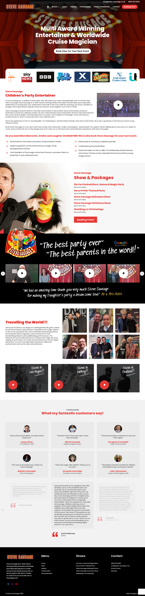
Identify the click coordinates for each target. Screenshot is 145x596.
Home (43, 563)
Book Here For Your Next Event (72, 51)
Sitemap (114, 571)
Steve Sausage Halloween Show (87, 568)
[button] (8, 584)
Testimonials (45, 571)
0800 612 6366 (116, 563)
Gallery (43, 568)
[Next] (142, 274)
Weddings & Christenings (85, 573)
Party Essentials (46, 573)
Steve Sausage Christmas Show (87, 571)
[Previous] (3, 274)
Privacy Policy (116, 568)
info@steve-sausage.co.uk (120, 566)
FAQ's (43, 566)
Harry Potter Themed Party (85, 566)
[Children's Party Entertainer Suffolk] (20, 7)
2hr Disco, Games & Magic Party (87, 563)
